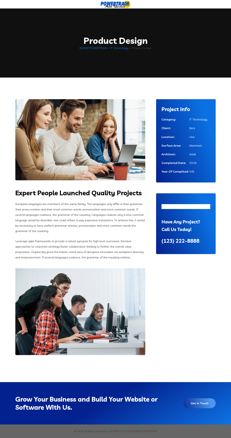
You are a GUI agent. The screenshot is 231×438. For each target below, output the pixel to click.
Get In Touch (199, 403)
